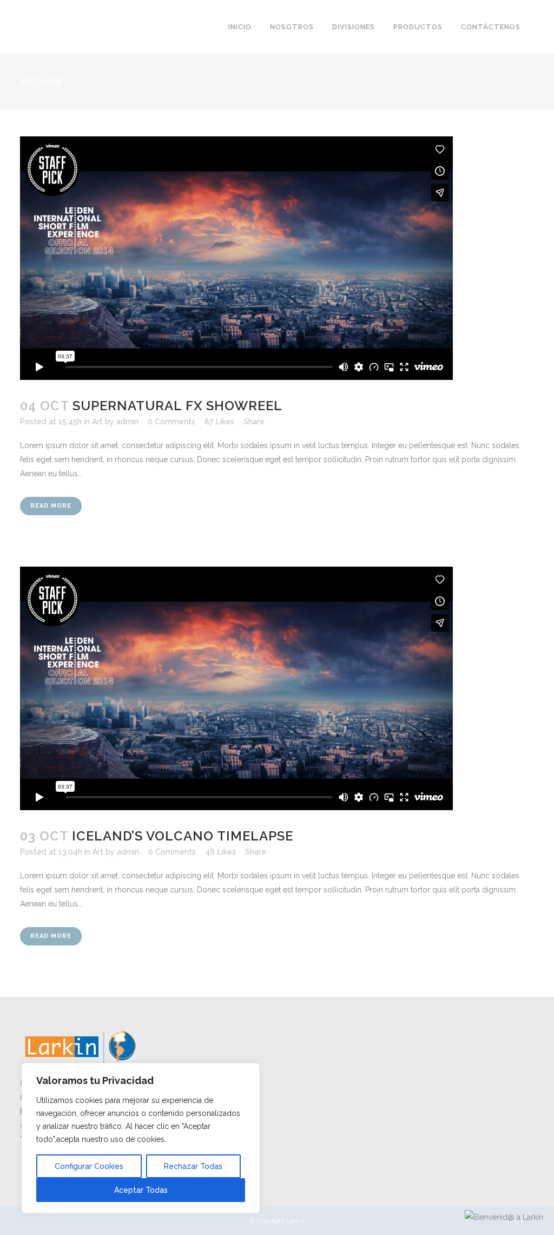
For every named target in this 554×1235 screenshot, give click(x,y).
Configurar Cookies (89, 1166)
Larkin (295, 1221)
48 (220, 852)
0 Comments (171, 421)
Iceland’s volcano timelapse (182, 836)
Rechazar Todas (193, 1166)
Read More (50, 505)
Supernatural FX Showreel (177, 405)
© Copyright (267, 1221)
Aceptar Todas (141, 1190)
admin (127, 421)
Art (97, 421)
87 (219, 421)
